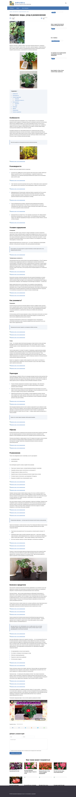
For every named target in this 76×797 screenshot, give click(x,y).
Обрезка (14, 108)
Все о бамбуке (54, 37)
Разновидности (16, 95)
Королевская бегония (14, 771)
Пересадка (15, 106)
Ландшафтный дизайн (22, 11)
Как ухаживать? (16, 102)
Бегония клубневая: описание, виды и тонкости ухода (30, 772)
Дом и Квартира (25, 8)
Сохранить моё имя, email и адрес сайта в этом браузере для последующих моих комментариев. (26, 750)
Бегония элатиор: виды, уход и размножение (59, 771)
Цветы (28, 11)
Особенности (15, 93)
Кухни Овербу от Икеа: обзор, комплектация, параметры (57, 71)
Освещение (17, 98)
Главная (11, 11)
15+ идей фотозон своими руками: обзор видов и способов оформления (58, 54)
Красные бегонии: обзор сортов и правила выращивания (44, 772)
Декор (17, 8)
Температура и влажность (19, 100)
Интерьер (12, 8)
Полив (16, 105)
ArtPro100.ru (20, 3)
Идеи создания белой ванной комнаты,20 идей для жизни (57, 25)
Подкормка (17, 103)
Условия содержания (17, 97)
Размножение (15, 110)
